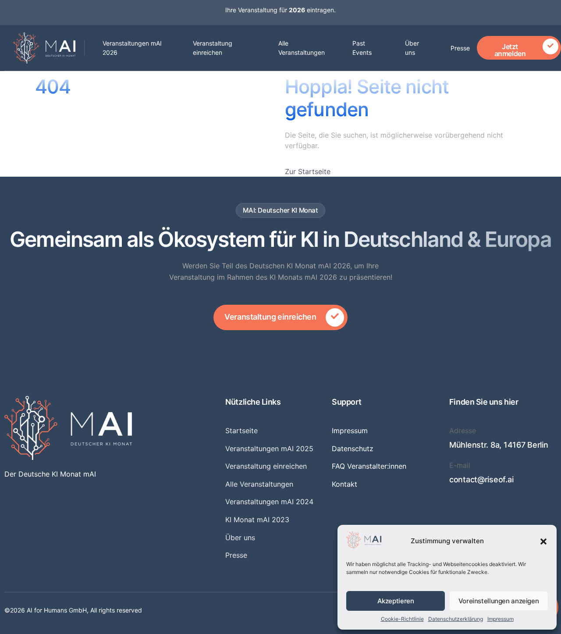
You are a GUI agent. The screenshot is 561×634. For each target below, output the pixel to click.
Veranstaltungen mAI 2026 (132, 48)
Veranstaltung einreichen (212, 48)
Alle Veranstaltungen (301, 48)
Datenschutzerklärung (455, 619)
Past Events (362, 48)
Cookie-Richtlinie (402, 619)
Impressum (500, 619)
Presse (460, 48)
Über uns (412, 48)
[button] (543, 541)
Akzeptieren (395, 601)
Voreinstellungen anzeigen (498, 601)
